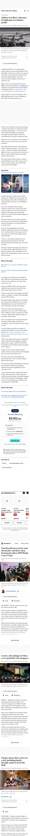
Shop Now (7, 522)
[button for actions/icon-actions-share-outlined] (26, 57)
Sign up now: (4, 25)
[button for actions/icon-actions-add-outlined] (18, 591)
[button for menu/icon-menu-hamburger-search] (27, 11)
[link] (9, 11)
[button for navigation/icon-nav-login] (24, 11)
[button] (24, 11)
